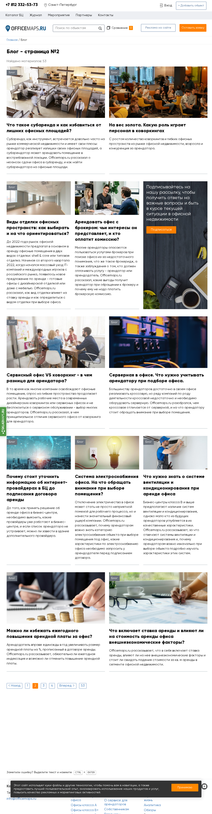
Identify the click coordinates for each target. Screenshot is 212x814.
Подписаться (161, 229)
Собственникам (116, 809)
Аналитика (152, 805)
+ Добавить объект (191, 5)
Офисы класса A (84, 805)
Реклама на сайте (158, 27)
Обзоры (150, 810)
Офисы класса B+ (85, 810)
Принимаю (184, 787)
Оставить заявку (193, 27)
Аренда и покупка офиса (85, 798)
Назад (15, 685)
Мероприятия (59, 15)
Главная (12, 40)
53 (83, 685)
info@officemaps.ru (21, 799)
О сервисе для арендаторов (115, 802)
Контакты (105, 15)
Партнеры (84, 15)
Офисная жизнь (151, 798)
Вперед (65, 685)
